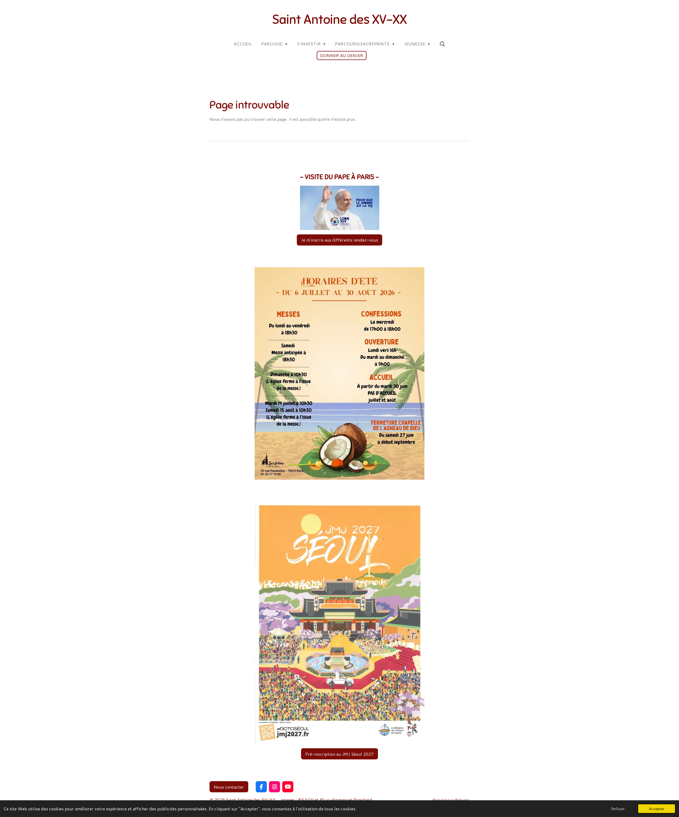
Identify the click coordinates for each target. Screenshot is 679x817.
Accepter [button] (656, 808)
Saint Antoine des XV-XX (339, 20)
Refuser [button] (618, 808)
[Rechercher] (442, 43)
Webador (461, 799)
